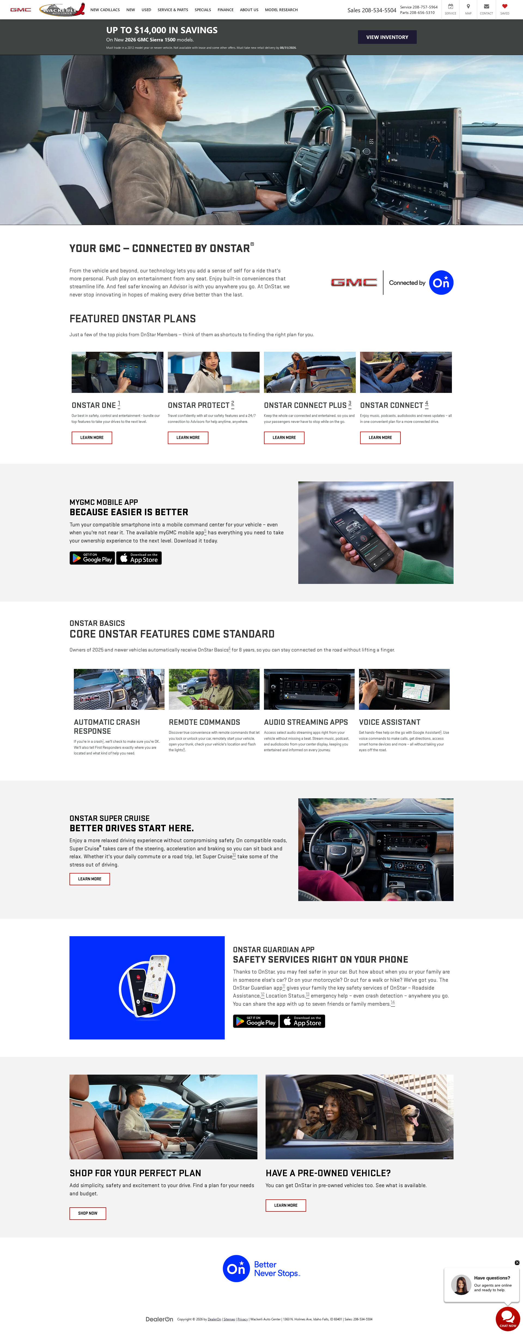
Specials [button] (203, 9)
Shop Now (88, 1213)
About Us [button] (249, 9)
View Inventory (387, 37)
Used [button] (146, 9)
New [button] (130, 9)
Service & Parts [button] (173, 9)
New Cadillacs (105, 9)
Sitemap (229, 1319)
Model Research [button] (281, 9)
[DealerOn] (160, 1318)
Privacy (243, 1319)
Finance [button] (225, 9)
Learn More (92, 437)
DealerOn (214, 1319)
